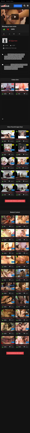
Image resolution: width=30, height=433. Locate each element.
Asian (12, 64)
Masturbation (8, 68)
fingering (16, 56)
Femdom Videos (9, 1)
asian (16, 54)
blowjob (22, 54)
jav (19, 54)
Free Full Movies (8, 66)
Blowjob (16, 64)
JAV (22, 66)
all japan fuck (11, 54)
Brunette (21, 64)
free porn (19, 58)
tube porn (13, 58)
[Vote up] (4, 29)
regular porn (7, 58)
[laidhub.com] (5, 5)
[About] (4, 34)
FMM (25, 64)
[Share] (9, 34)
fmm (6, 56)
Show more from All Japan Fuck (15, 201)
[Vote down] (8, 29)
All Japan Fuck (13, 40)
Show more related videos (15, 353)
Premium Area (17, 5)
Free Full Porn (16, 66)
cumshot (21, 56)
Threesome (14, 68)
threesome (10, 56)
